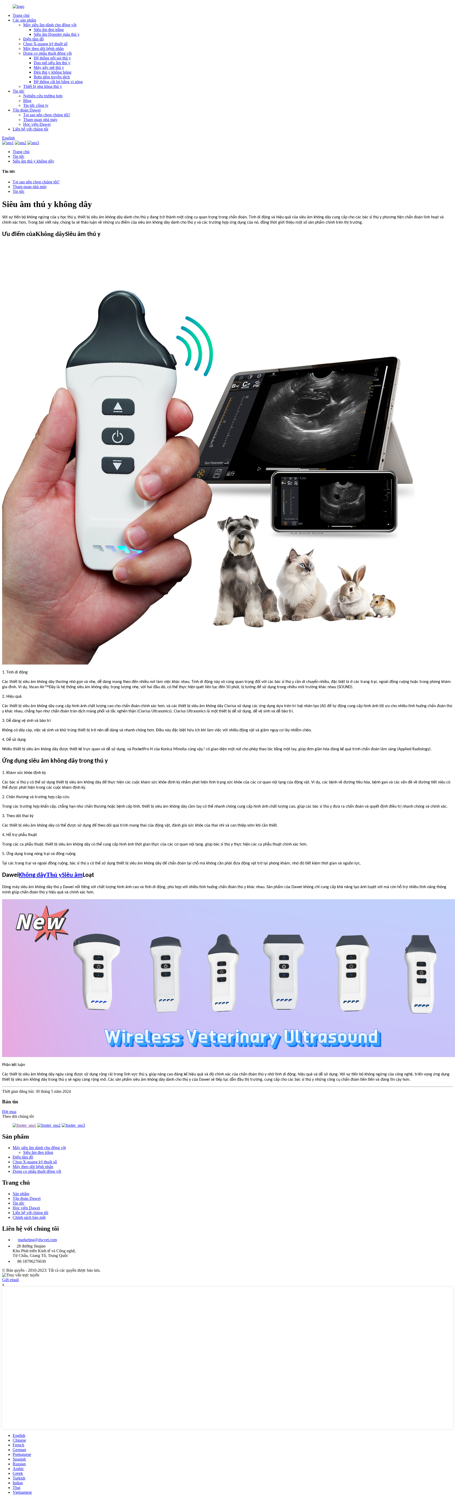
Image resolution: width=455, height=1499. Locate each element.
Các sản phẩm (24, 20)
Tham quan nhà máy (40, 119)
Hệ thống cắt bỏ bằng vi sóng (58, 81)
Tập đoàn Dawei (27, 110)
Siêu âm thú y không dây (33, 161)
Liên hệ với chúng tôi (30, 129)
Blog (27, 100)
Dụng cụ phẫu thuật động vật (47, 53)
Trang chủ (21, 15)
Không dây (32, 875)
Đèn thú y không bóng (52, 72)
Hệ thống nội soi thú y (52, 58)
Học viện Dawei (37, 124)
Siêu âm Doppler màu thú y (57, 34)
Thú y (54, 874)
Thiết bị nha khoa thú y (42, 86)
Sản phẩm (21, 1193)
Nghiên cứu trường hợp (42, 96)
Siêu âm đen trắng (49, 29)
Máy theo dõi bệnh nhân (43, 48)
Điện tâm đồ (33, 39)
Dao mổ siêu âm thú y (52, 63)
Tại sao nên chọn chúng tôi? (46, 115)
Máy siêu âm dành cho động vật (49, 25)
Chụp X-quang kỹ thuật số (45, 44)
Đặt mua (9, 1111)
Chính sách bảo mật (29, 1217)
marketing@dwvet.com (37, 1240)
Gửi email (10, 1279)
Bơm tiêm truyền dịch (52, 77)
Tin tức (18, 91)
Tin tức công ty (35, 105)
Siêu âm (72, 875)
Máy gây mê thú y (49, 67)
